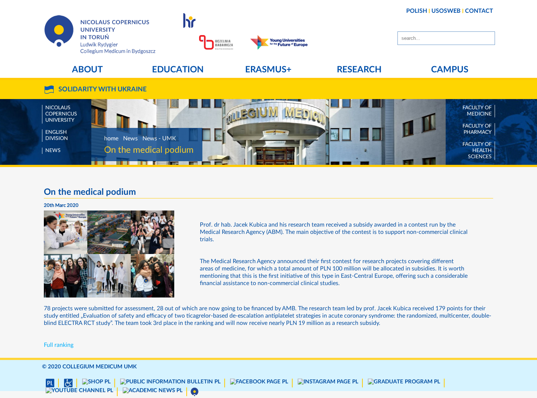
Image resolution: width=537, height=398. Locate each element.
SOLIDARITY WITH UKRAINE (102, 89)
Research (359, 69)
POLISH (416, 11)
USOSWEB (446, 11)
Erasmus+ (268, 69)
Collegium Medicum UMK (99, 366)
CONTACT (479, 11)
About (87, 69)
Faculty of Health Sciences (477, 150)
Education (177, 69)
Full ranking (58, 345)
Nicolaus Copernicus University (61, 114)
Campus (449, 69)
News (53, 150)
